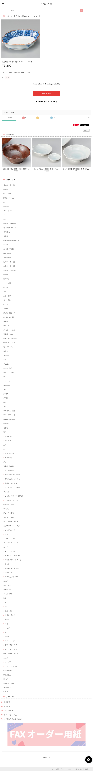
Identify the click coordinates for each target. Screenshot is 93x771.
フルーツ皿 (7, 283)
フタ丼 (5, 406)
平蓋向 (5, 309)
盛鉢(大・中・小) (9, 185)
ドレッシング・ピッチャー (12, 543)
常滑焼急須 (8, 458)
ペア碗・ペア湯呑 (9, 419)
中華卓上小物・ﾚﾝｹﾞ (12, 577)
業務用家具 (7, 675)
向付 (4, 202)
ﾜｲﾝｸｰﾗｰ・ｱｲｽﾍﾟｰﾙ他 (10, 338)
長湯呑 (5, 428)
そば (6, 624)
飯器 (4, 402)
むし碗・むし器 (8, 317)
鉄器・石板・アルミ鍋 (10, 653)
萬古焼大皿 (7, 257)
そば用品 (6, 364)
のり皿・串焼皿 (8, 249)
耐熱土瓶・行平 (8, 504)
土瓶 (4, 445)
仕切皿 (5, 245)
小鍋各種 (6, 492)
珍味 (4, 219)
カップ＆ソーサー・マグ (11, 526)
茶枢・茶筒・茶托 (11, 645)
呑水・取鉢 (7, 300)
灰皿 (4, 360)
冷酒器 (5, 321)
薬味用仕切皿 (7, 368)
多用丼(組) (6, 385)
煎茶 (4, 432)
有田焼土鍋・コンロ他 (12, 479)
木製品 (5, 581)
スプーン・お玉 (10, 641)
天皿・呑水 (7, 296)
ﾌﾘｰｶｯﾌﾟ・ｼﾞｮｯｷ (8, 347)
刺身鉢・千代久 (8, 198)
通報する (86, 130)
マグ (6, 534)
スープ (5, 547)
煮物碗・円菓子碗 (9, 313)
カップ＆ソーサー (11, 530)
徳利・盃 (6, 326)
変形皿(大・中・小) (9, 270)
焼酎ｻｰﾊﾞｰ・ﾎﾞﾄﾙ (9, 342)
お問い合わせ (8, 710)
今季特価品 (7, 687)
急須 (4, 449)
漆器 (4, 598)
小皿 (4, 291)
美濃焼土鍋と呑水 (11, 483)
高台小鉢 (6, 206)
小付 (4, 215)
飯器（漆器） (9, 611)
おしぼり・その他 (11, 649)
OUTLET (6, 692)
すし (6, 632)
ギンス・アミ (7, 594)
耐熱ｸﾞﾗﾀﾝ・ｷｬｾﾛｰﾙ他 (12, 555)
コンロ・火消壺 (8, 517)
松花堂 (5, 304)
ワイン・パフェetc (11, 666)
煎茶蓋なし (8, 436)
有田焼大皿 (7, 253)
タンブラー (8, 662)
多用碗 (5, 398)
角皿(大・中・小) (9, 266)
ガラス (5, 658)
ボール (5, 377)
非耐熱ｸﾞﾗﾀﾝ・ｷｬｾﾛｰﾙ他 (13, 560)
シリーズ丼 (7, 381)
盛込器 (7, 636)
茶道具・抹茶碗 (8, 466)
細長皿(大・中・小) (9, 223)
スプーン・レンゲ (9, 538)
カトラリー (7, 590)
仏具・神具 (7, 585)
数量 (3, 78)
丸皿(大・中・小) (9, 262)
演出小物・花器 (8, 683)
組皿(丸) (6, 274)
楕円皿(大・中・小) (9, 228)
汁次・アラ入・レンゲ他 (11, 487)
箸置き (5, 351)
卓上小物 (6, 355)
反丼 (4, 389)
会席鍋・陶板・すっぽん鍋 (14, 496)
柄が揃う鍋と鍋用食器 (12, 475)
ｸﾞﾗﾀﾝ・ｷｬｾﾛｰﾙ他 (9, 551)
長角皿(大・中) (8, 232)
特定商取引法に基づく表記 (13, 719)
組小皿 (5, 287)
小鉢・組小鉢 (7, 211)
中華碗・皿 (8, 572)
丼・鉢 (7, 619)
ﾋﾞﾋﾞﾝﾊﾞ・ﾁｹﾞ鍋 (8, 513)
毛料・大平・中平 (9, 415)
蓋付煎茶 (8, 440)
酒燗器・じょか (8, 334)
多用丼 (5, 394)
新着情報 (7, 706)
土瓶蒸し (6, 509)
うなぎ (7, 628)
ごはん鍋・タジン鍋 (11, 500)
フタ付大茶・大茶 (9, 411)
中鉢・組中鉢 (7, 194)
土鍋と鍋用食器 (8, 470)
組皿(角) (6, 279)
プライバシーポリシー (11, 715)
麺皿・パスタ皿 (8, 372)
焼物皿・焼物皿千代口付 (11, 240)
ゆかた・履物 (7, 670)
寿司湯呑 (6, 423)
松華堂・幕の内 (10, 615)
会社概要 (7, 702)
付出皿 (5, 236)
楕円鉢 (5, 189)
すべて (10, 117)
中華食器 (6, 564)
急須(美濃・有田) (11, 453)
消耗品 (5, 679)
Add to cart (46, 93)
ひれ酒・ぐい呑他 (9, 330)
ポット (5, 462)
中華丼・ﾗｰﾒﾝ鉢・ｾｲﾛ (12, 568)
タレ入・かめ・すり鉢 (10, 521)
